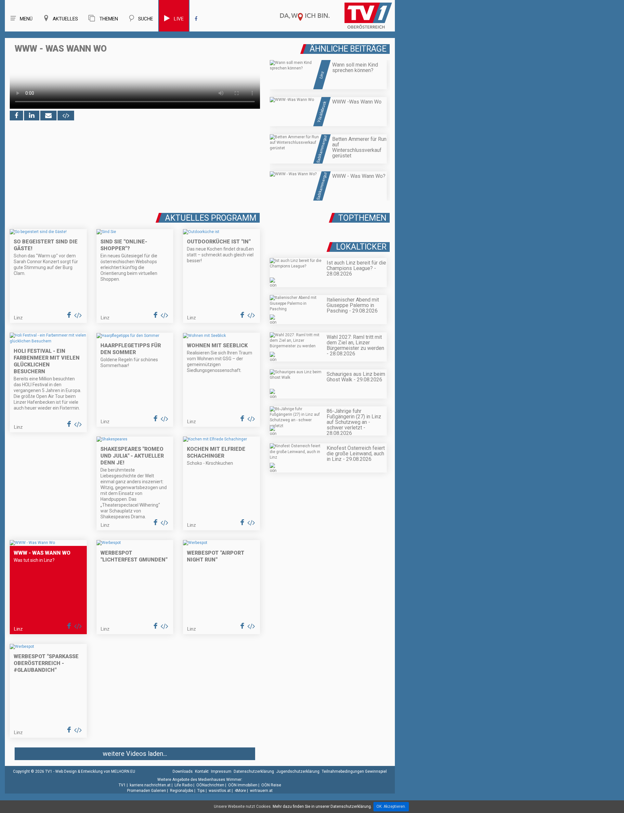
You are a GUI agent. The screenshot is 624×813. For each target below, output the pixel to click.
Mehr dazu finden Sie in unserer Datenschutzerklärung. (322, 806)
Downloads (183, 771)
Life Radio (183, 785)
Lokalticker (361, 247)
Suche (145, 19)
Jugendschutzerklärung (297, 771)
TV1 (122, 785)
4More (240, 790)
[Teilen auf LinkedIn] (31, 115)
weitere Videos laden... (135, 754)
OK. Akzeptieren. (391, 806)
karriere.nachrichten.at (150, 785)
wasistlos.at (220, 790)
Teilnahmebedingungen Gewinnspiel (354, 771)
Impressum (221, 771)
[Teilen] (48, 115)
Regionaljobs (181, 790)
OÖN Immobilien (242, 785)
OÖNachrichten (210, 785)
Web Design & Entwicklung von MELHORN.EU (95, 771)
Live (179, 19)
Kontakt (202, 771)
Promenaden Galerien (146, 790)
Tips (201, 790)
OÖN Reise (271, 785)
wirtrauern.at (261, 790)
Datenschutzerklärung (254, 771)
